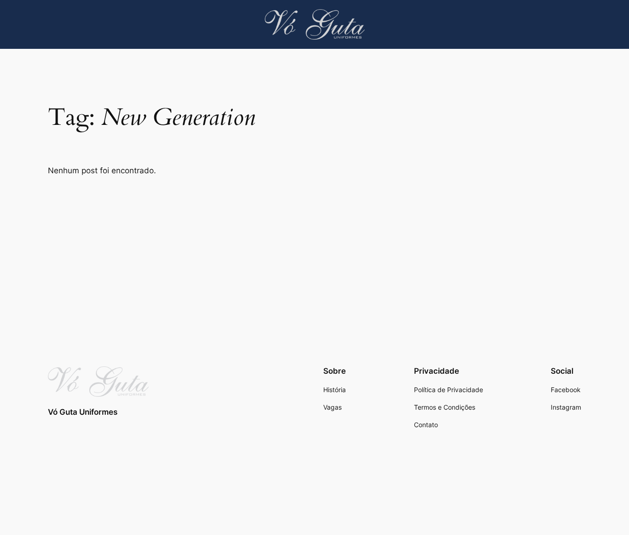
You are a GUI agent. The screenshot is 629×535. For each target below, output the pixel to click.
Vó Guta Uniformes (82, 412)
